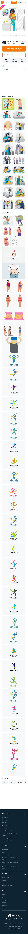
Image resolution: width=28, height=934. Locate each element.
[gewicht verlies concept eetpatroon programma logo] (13, 494)
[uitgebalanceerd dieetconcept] (8, 138)
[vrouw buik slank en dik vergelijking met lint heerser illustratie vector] (13, 438)
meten (5, 916)
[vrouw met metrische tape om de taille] (8, 117)
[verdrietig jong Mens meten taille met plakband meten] (8, 465)
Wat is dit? (16, 66)
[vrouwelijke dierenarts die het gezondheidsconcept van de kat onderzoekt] (8, 238)
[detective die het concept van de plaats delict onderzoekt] (8, 298)
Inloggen (20, 2)
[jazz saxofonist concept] (18, 197)
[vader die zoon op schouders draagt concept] (18, 116)
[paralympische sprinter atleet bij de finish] (9, 127)
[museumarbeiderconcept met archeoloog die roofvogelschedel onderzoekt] (8, 274)
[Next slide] (22, 916)
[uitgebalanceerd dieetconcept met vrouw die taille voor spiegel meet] (8, 314)
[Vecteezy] (2, 2)
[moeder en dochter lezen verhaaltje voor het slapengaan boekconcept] (8, 162)
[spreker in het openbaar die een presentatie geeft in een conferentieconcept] (8, 186)
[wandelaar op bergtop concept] (8, 262)
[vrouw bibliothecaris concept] (8, 198)
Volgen (22, 43)
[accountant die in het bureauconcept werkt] (6, 218)
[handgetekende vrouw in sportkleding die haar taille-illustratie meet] (9, 349)
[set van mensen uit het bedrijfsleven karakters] (9, 209)
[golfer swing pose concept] (8, 174)
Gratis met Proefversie (14, 48)
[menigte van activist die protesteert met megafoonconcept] (8, 150)
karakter (12, 916)
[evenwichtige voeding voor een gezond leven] (8, 105)
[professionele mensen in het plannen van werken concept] (8, 286)
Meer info (6, 70)
